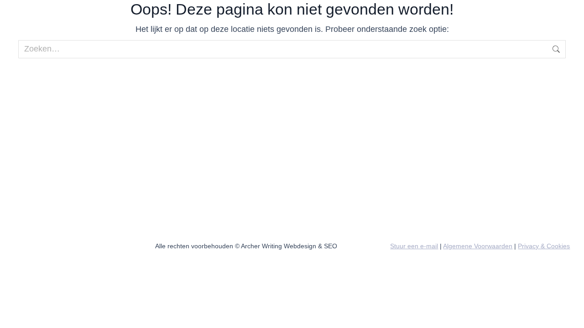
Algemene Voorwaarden (477, 246)
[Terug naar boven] (570, 314)
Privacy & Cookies (544, 246)
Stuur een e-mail (414, 246)
